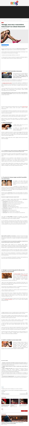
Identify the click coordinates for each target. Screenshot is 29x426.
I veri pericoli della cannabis (24, 393)
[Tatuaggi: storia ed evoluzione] (23, 401)
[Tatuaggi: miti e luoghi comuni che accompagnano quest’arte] (5, 401)
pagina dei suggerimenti (20, 390)
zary (1, 28)
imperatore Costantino (8, 299)
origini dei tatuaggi (17, 273)
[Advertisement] (14, 13)
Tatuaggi (2, 22)
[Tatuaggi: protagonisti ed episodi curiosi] (14, 401)
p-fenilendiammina (23, 376)
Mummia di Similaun (25, 274)
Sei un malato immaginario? (5, 393)
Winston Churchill (25, 106)
